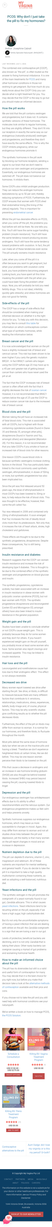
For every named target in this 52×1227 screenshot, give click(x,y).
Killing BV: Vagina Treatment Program (39, 1057)
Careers (36, 1183)
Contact (8, 1179)
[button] (4, 5)
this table (31, 323)
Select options (13, 1075)
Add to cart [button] (13, 1130)
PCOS (32, 79)
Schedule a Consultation (13, 1055)
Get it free (38, 1076)
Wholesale (41, 1179)
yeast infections (10, 906)
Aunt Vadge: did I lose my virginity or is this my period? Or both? (39, 1149)
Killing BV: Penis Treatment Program (13, 1114)
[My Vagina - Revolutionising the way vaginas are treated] (26, 5)
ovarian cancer (38, 390)
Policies (25, 1183)
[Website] (7, 52)
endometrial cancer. (23, 212)
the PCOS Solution (11, 1015)
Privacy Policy (36, 1194)
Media (31, 1179)
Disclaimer (25, 1198)
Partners (20, 1179)
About (15, 1183)
